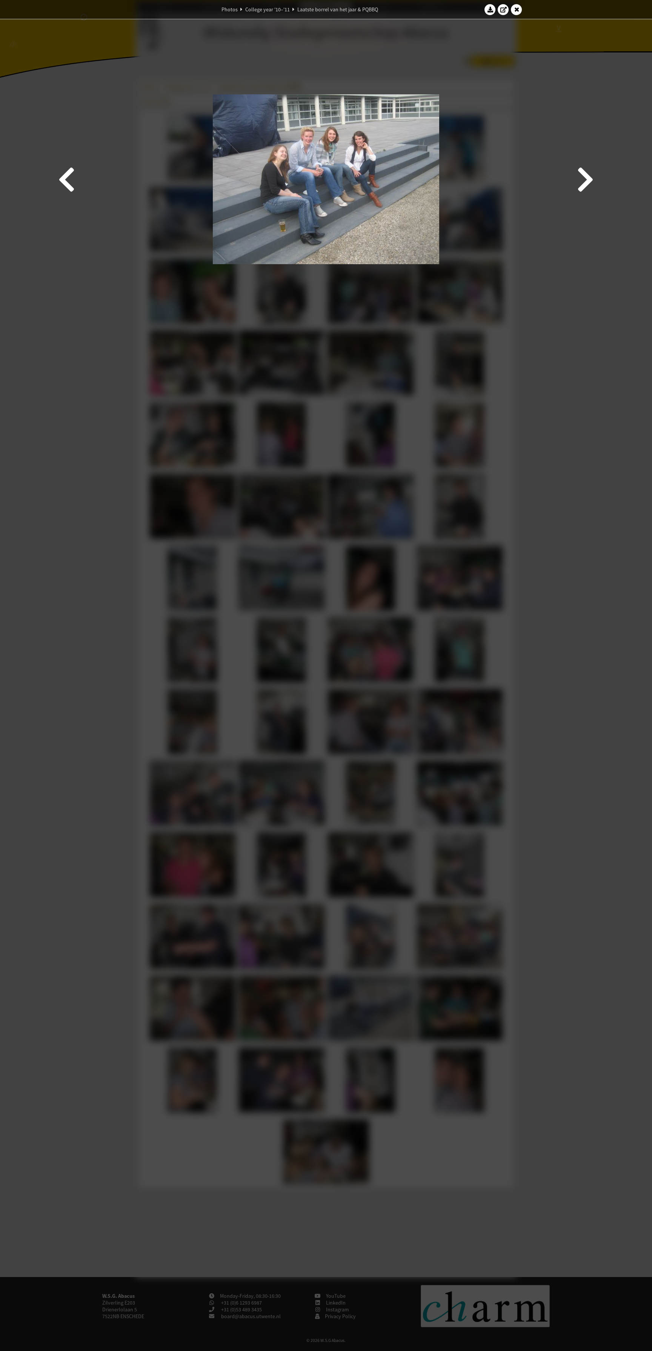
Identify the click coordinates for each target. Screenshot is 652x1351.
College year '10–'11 (267, 9)
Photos (229, 9)
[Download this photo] (490, 9)
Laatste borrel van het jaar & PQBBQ (337, 9)
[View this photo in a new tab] (503, 9)
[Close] (516, 9)
